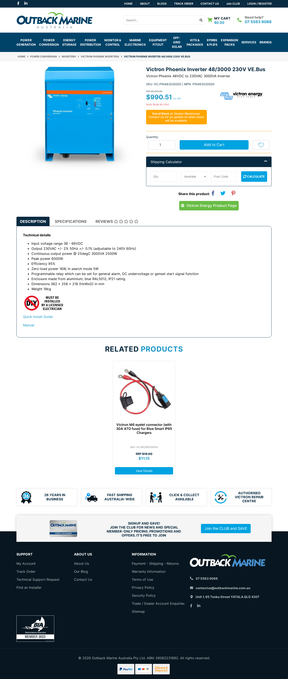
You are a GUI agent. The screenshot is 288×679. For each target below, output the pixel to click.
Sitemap (138, 611)
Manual (28, 325)
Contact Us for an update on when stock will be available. (176, 118)
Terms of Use (142, 579)
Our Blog (81, 571)
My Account (26, 563)
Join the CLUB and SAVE (226, 528)
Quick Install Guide (38, 317)
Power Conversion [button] (49, 42)
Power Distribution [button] (90, 42)
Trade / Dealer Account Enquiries (158, 603)
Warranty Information (149, 571)
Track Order (183, 3)
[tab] (33, 221)
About (145, 3)
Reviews (105, 221)
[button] (261, 144)
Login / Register (259, 3)
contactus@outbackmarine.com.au (223, 588)
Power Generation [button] (26, 42)
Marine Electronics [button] (135, 42)
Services (248, 42)
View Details (144, 471)
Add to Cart (214, 144)
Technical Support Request (37, 579)
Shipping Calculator (166, 162)
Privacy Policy (143, 587)
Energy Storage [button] (69, 42)
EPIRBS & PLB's (212, 42)
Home (128, 3)
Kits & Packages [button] (195, 42)
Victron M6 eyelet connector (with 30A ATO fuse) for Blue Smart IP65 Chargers (144, 429)
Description (33, 221)
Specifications (71, 221)
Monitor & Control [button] (112, 42)
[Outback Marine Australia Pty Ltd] (54, 19)
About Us (81, 563)
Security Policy (144, 595)
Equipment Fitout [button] (158, 42)
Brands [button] (266, 42)
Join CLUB (233, 3)
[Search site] (201, 20)
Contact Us (210, 3)
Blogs (162, 3)
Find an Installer (29, 587)
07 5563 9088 (258, 22)
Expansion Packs (229, 42)
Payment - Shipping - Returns (155, 563)
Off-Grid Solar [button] (177, 42)
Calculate (255, 176)
